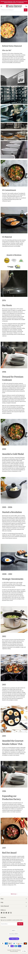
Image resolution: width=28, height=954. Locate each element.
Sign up (20, 923)
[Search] (25, 9)
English (13, 930)
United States (13, 933)
